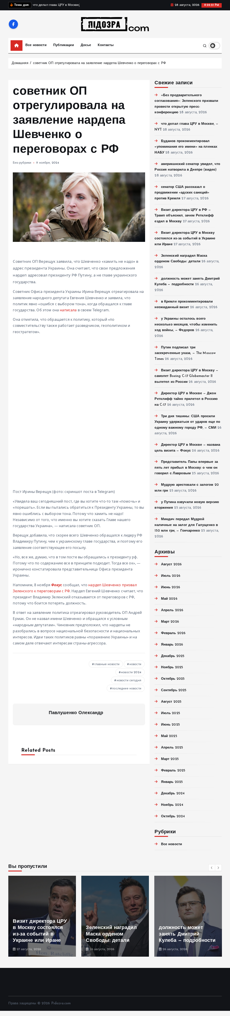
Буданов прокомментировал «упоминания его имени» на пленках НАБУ (186, 147)
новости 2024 (131, 672)
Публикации (63, 45)
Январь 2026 (172, 644)
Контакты (106, 45)
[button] (211, 867)
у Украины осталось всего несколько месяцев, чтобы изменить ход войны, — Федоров (186, 324)
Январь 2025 (172, 782)
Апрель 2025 (172, 747)
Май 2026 (169, 599)
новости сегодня (129, 680)
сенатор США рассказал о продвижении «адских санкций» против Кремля (182, 192)
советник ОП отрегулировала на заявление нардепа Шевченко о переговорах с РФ (99, 63)
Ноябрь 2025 (172, 667)
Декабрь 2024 (173, 793)
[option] (42, 916)
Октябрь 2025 (173, 679)
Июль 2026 (170, 576)
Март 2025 (170, 759)
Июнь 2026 (170, 587)
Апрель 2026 (172, 610)
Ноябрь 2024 (172, 805)
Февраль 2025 (173, 770)
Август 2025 (171, 702)
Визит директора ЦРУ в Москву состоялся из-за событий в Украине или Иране (185, 238)
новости (135, 664)
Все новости (35, 45)
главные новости (106, 664)
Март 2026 (170, 622)
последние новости (126, 688)
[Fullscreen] (15, 482)
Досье (86, 45)
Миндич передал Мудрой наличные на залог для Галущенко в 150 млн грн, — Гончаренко (186, 525)
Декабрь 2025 (172, 656)
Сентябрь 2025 (173, 690)
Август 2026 (171, 564)
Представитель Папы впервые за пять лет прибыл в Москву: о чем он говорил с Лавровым (186, 467)
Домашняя (20, 63)
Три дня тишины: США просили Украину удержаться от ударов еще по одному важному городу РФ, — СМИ (187, 422)
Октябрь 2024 (173, 816)
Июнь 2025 (170, 724)
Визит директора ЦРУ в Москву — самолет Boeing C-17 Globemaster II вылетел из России (186, 376)
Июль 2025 (170, 713)
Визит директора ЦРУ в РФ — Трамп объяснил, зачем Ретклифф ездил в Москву (184, 215)
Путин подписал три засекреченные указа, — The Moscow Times (185, 353)
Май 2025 (169, 736)
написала (68, 309)
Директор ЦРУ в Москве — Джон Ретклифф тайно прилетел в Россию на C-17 (186, 399)
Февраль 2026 (173, 633)
